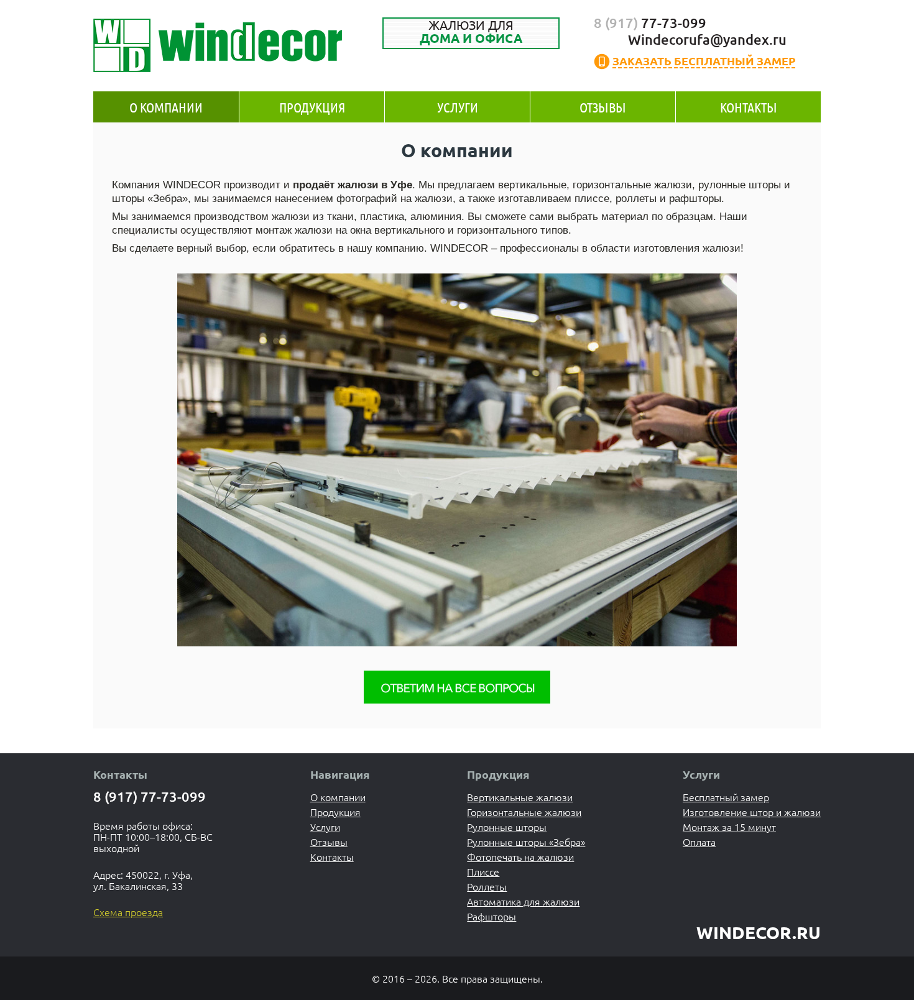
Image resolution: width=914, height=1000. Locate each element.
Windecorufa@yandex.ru (707, 39)
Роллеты (487, 886)
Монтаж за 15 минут (729, 826)
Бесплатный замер (726, 797)
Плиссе (483, 871)
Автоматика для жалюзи (523, 901)
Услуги (457, 107)
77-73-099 (650, 22)
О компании (166, 107)
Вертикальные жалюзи (520, 797)
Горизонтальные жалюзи (524, 812)
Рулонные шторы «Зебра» (526, 841)
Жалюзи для (471, 31)
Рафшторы (491, 916)
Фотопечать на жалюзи (520, 856)
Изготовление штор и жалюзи (752, 812)
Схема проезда (128, 912)
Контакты (748, 107)
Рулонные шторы (507, 826)
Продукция (312, 107)
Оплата (699, 841)
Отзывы (602, 107)
